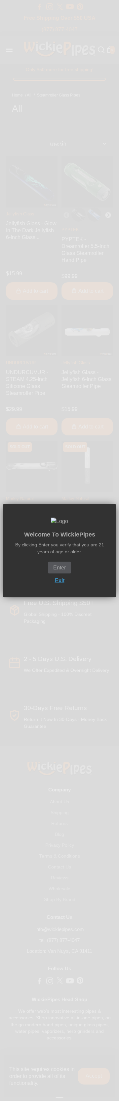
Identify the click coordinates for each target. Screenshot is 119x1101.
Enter (59, 567)
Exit (59, 580)
